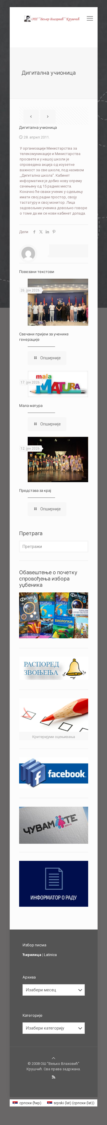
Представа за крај (35, 490)
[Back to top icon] (53, 1058)
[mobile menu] (90, 18)
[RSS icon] (53, 1077)
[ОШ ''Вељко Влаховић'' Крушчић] (53, 18)
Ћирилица (32, 955)
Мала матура (31, 405)
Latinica (50, 955)
